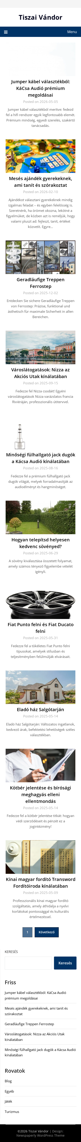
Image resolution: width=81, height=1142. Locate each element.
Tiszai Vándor (40, 17)
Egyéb (9, 1091)
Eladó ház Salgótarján (40, 709)
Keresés (11, 951)
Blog (8, 1081)
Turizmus (12, 1111)
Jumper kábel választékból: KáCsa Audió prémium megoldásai (40, 88)
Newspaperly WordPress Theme (40, 1135)
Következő (47, 932)
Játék (8, 1101)
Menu (72, 31)
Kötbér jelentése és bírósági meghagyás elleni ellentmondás (40, 794)
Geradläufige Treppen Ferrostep (29, 1024)
